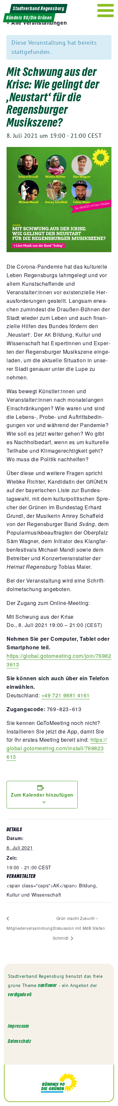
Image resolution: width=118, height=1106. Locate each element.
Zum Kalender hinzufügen (42, 794)
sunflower (47, 985)
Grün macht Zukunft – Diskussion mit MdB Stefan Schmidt (79, 928)
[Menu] (105, 10)
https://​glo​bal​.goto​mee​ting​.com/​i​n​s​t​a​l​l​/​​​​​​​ (57, 748)
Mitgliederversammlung (30, 928)
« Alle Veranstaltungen (37, 22)
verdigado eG (19, 994)
